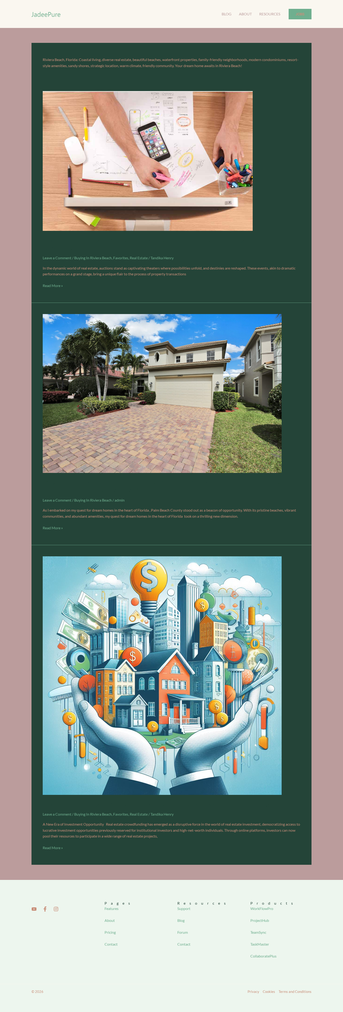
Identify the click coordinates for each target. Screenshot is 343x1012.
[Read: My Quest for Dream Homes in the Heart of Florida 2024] (162, 393)
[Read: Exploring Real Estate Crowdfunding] (162, 675)
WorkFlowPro (261, 908)
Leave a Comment (57, 258)
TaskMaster (259, 944)
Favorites (120, 258)
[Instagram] (56, 909)
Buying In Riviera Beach (93, 258)
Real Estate (139, 258)
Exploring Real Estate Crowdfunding (158, 804)
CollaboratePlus (263, 956)
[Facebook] (45, 909)
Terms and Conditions (295, 991)
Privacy (253, 991)
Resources (269, 14)
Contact (111, 944)
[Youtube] (34, 909)
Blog (226, 14)
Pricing (110, 932)
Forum (182, 932)
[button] (300, 14)
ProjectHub (259, 920)
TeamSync (258, 932)
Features (112, 908)
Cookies (269, 991)
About (245, 14)
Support (183, 908)
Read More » (53, 285)
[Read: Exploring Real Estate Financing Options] (148, 160)
